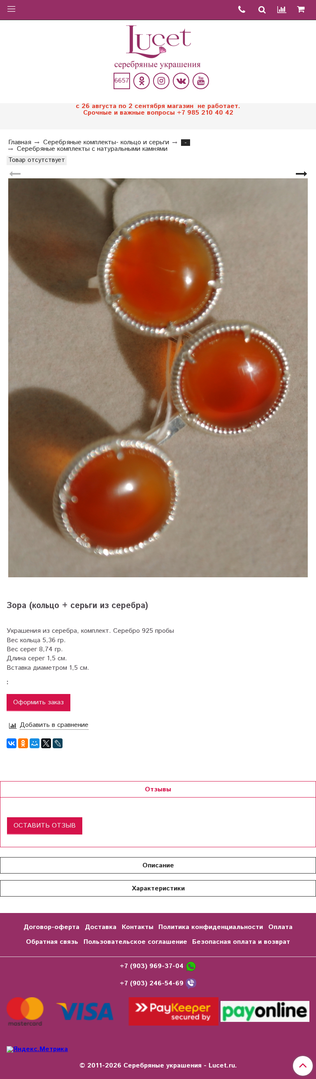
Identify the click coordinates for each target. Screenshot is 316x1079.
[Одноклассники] (141, 81)
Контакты (137, 927)
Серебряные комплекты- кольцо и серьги (106, 142)
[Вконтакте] (181, 81)
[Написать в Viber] (191, 983)
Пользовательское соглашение (135, 942)
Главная (19, 142)
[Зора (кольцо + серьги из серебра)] (158, 377)
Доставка (100, 927)
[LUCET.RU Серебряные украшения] (158, 46)
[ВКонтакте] (11, 743)
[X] (46, 743)
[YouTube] (201, 81)
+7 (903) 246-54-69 (153, 983)
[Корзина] (304, 10)
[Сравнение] (282, 10)
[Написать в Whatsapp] (191, 966)
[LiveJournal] (58, 743)
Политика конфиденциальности (210, 927)
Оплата (280, 927)
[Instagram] (161, 81)
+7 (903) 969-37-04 (153, 966)
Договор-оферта (51, 927)
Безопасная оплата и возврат (241, 942)
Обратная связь (52, 942)
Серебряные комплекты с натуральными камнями (92, 149)
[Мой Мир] (35, 743)
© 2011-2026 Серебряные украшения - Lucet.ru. (158, 1066)
